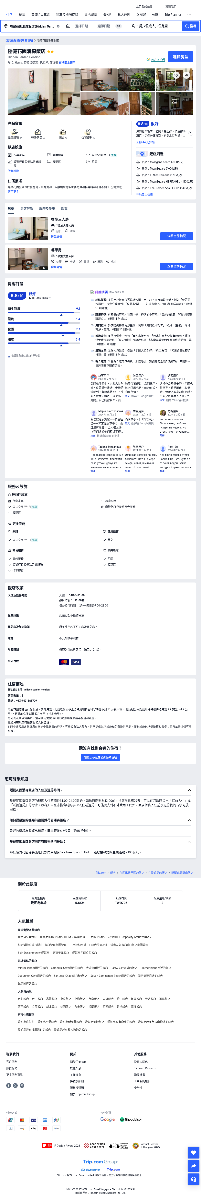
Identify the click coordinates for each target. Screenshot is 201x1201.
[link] (144, 6)
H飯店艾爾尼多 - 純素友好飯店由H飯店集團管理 (118, 944)
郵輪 (155, 15)
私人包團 (124, 15)
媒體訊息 (75, 1068)
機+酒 (107, 15)
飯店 (113, 872)
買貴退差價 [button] (158, 59)
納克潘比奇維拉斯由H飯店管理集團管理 (42, 944)
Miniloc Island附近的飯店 (33, 967)
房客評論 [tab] (26, 208)
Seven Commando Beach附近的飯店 (112, 975)
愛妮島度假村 (26, 1021)
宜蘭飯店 (37, 1006)
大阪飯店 (108, 998)
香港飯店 (122, 1006)
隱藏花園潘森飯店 (27, 51)
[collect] (193, 1153)
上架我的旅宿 (142, 1081)
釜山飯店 (122, 998)
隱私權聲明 (77, 1087)
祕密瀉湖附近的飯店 (150, 975)
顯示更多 (13, 191)
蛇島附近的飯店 (27, 983)
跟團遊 (141, 15)
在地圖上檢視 (144, 194)
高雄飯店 (51, 998)
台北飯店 (23, 998)
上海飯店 (79, 998)
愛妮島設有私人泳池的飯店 (70, 1029)
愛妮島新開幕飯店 (71, 1021)
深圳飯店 (136, 1006)
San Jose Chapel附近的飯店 (70, 975)
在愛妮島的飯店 (157, 872)
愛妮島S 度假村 (27, 937)
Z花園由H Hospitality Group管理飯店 (130, 937)
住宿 (9, 15)
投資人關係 (141, 1061)
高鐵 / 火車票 (40, 15)
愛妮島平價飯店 (47, 1021)
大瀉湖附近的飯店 (97, 967)
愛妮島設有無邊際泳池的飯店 (156, 1021)
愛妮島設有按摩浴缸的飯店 (34, 1029)
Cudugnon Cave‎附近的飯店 (34, 975)
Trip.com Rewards (144, 1068)
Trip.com (101, 872)
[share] (193, 1166)
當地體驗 (90, 15)
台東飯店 (79, 1006)
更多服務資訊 (14, 1074)
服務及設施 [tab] (47, 208)
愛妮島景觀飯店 (94, 1021)
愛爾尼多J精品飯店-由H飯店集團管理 (62, 937)
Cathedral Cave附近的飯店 (67, 967)
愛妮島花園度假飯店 (84, 952)
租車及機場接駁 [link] (67, 15)
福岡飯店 (94, 1006)
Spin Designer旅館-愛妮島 (33, 952)
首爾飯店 (136, 998)
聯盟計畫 (139, 1074)
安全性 (138, 1087)
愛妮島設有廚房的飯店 (121, 1021)
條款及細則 (77, 1081)
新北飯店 (51, 1006)
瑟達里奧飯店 (61, 952)
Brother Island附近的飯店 (156, 967)
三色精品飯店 (96, 937)
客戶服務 (11, 1061)
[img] (44, 91)
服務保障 (11, 1068)
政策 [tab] (64, 208)
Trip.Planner (173, 15)
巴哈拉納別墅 (78, 944)
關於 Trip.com (78, 1061)
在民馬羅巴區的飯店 (132, 872)
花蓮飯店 (108, 1006)
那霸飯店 (164, 998)
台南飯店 (94, 998)
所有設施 (13, 170)
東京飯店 (65, 998)
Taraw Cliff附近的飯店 (124, 967)
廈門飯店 (23, 1006)
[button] (159, 6)
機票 (22, 15)
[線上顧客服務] (193, 1179)
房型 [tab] (11, 208)
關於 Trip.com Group (82, 1094)
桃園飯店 (65, 1006)
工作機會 (75, 1074)
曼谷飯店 (150, 998)
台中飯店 (37, 998)
